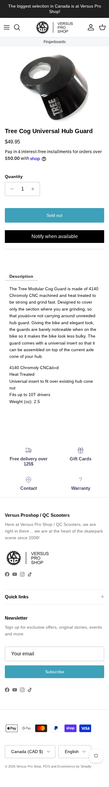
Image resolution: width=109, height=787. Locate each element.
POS (46, 766)
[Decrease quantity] (10, 189)
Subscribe (54, 671)
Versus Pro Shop (28, 766)
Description (21, 276)
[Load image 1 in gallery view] (54, 85)
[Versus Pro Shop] (54, 27)
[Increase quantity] (34, 189)
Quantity (14, 176)
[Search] (20, 27)
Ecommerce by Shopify (74, 766)
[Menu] (6, 27)
